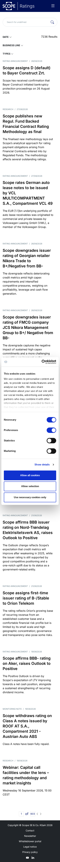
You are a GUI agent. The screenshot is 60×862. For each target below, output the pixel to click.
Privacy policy (30, 852)
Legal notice (30, 846)
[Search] (52, 22)
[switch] (51, 430)
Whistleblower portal (30, 841)
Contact (30, 830)
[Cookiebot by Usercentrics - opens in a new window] (42, 362)
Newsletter (30, 835)
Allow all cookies (30, 475)
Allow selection (30, 486)
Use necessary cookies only (30, 497)
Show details (42, 464)
